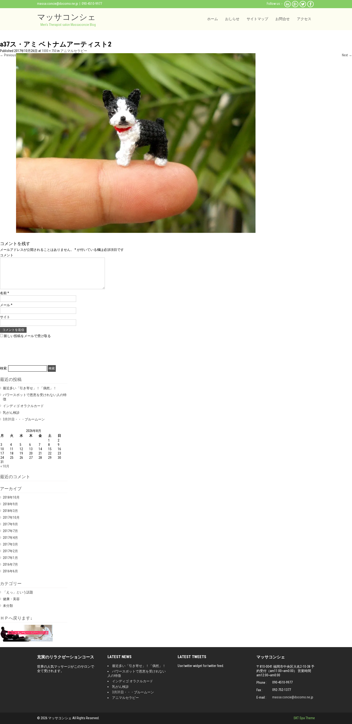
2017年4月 (10, 538)
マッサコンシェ (66, 17)
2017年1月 (10, 558)
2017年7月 (10, 531)
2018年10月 (11, 497)
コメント (6, 255)
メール (6, 305)
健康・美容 (11, 599)
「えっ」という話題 (18, 592)
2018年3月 (10, 511)
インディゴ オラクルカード (23, 406)
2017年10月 (11, 517)
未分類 (8, 606)
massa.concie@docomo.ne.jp (57, 4)
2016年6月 (10, 571)
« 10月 (4, 466)
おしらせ (232, 19)
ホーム (212, 19)
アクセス (304, 19)
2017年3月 (10, 544)
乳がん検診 (11, 412)
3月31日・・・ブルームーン (24, 419)
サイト (5, 317)
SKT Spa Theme (304, 718)
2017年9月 (10, 524)
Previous (8, 55)
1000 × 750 (49, 51)
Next (347, 55)
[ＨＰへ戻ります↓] (26, 640)
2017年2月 (10, 551)
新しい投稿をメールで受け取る (27, 336)
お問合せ (282, 19)
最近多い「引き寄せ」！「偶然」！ (30, 388)
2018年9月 (10, 504)
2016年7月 (10, 564)
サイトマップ (257, 19)
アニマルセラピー (73, 51)
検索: (3, 368)
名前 (4, 293)
